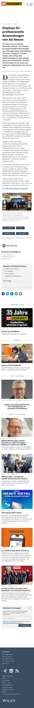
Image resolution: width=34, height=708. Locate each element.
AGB (4, 692)
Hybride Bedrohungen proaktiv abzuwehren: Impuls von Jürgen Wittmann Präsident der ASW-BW (13, 443)
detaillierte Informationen (13, 276)
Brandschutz (12, 586)
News (15, 24)
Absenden (25, 625)
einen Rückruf (9, 274)
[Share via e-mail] (20, 293)
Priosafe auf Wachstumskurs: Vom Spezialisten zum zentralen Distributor (16, 590)
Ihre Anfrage (7, 281)
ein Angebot (9, 271)
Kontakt (6, 680)
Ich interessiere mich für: (11, 269)
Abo (4, 678)
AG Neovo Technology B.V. (11, 252)
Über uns (6, 683)
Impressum (7, 687)
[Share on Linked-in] (12, 293)
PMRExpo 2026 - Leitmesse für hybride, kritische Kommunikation (14, 478)
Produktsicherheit (11, 694)
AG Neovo (9, 228)
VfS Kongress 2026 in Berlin (11, 513)
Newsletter (7, 676)
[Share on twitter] (7, 293)
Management (12, 438)
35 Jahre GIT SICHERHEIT (10, 332)
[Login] (28, 4)
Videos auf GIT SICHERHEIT (11, 365)
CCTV (20, 228)
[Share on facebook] (3, 293)
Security (11, 510)
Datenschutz (8, 690)
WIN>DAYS (24, 185)
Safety (5, 663)
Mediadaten (7, 685)
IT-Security (12, 474)
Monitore (9, 233)
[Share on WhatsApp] (16, 293)
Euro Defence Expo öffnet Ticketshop (15, 551)
